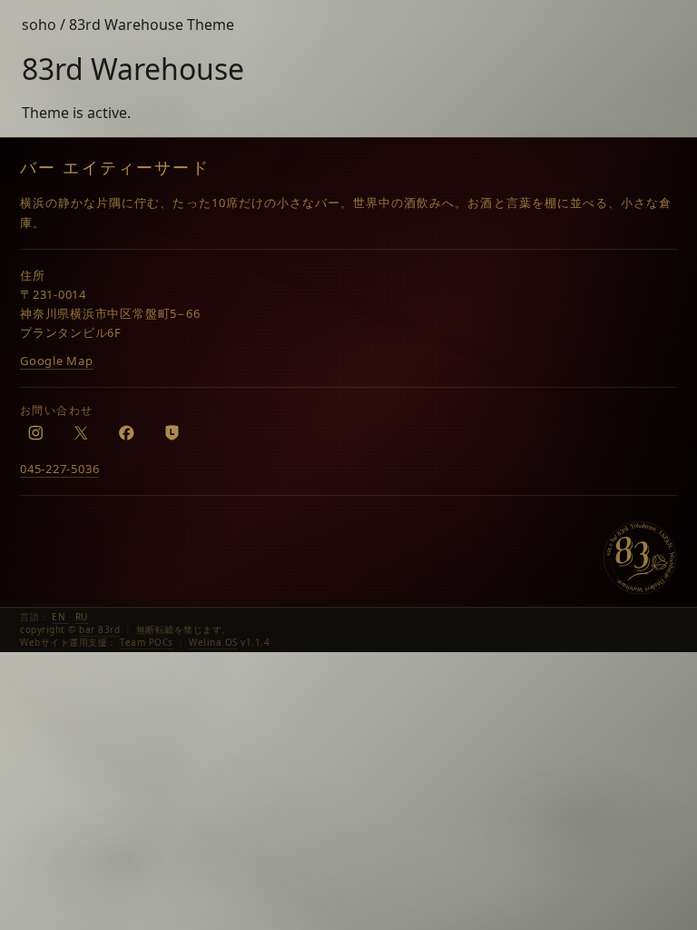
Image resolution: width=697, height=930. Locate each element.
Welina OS (213, 642)
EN (60, 616)
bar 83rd (99, 629)
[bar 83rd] (640, 557)
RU (81, 616)
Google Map (56, 360)
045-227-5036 (59, 468)
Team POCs (146, 642)
